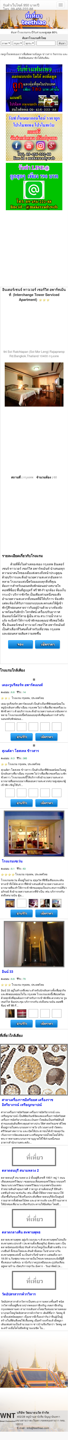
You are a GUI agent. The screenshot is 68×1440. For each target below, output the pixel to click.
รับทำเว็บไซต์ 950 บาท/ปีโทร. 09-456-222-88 (21, 6)
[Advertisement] (34, 249)
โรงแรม (27, 698)
